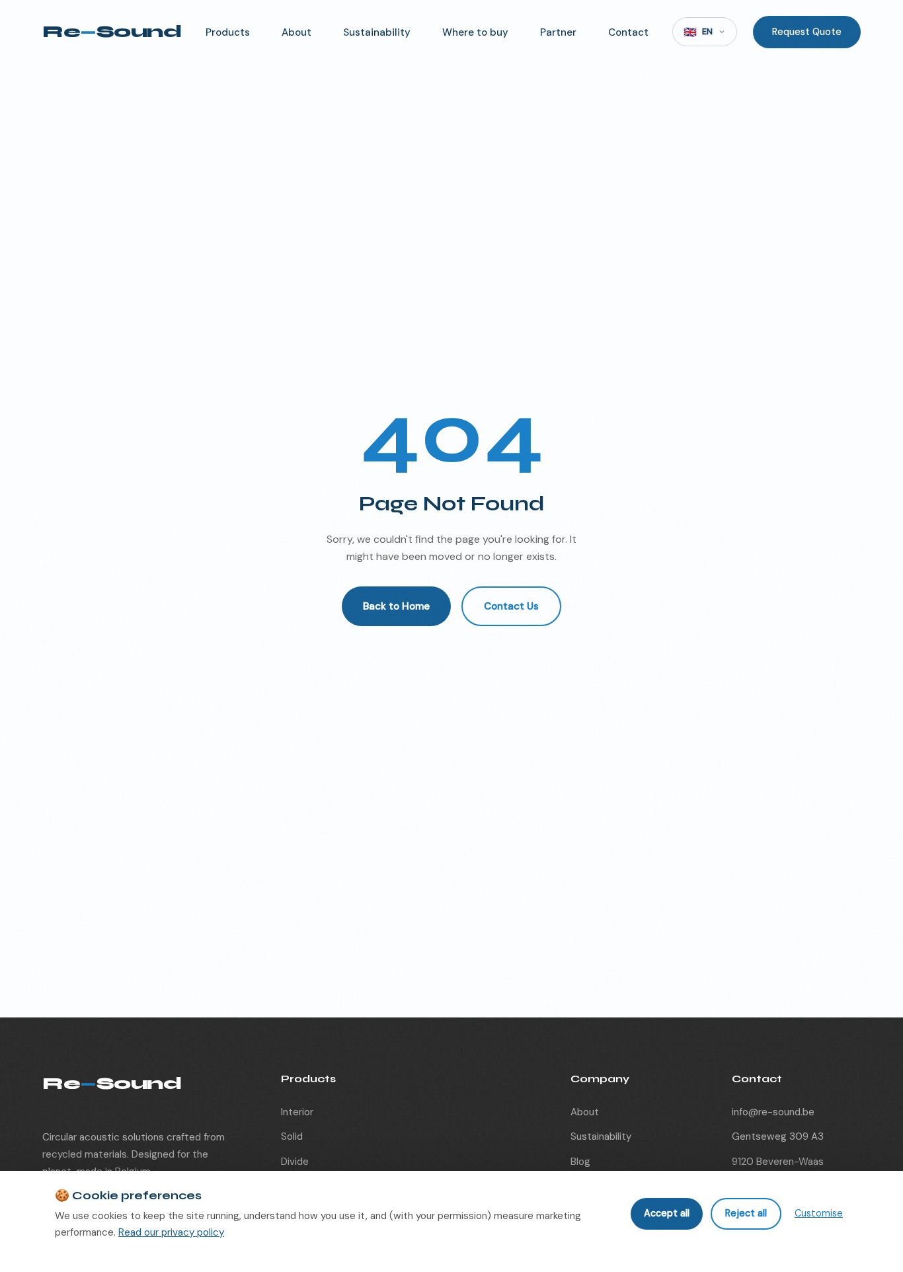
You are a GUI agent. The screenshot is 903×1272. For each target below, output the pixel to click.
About (296, 32)
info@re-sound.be (773, 1112)
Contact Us (511, 606)
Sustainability (377, 32)
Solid (292, 1136)
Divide (295, 1161)
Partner (558, 32)
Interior (297, 1112)
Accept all (666, 1213)
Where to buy (475, 32)
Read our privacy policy (171, 1232)
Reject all (746, 1213)
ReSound (111, 31)
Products (228, 32)
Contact (628, 32)
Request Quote (807, 32)
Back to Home (396, 606)
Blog (580, 1161)
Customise (819, 1213)
